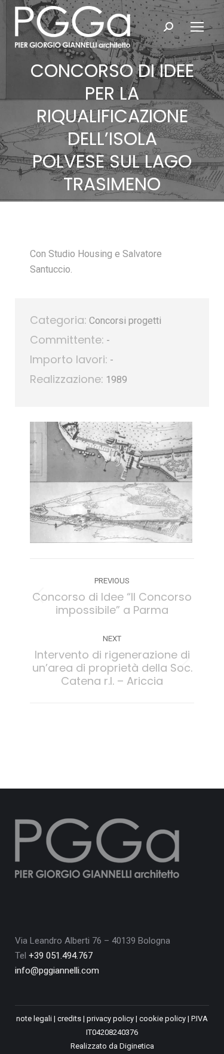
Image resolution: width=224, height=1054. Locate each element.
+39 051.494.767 (61, 955)
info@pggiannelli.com (57, 970)
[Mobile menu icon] (197, 27)
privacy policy (110, 1018)
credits (69, 1018)
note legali (34, 1018)
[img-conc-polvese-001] (111, 482)
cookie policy (162, 1018)
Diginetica (136, 1045)
